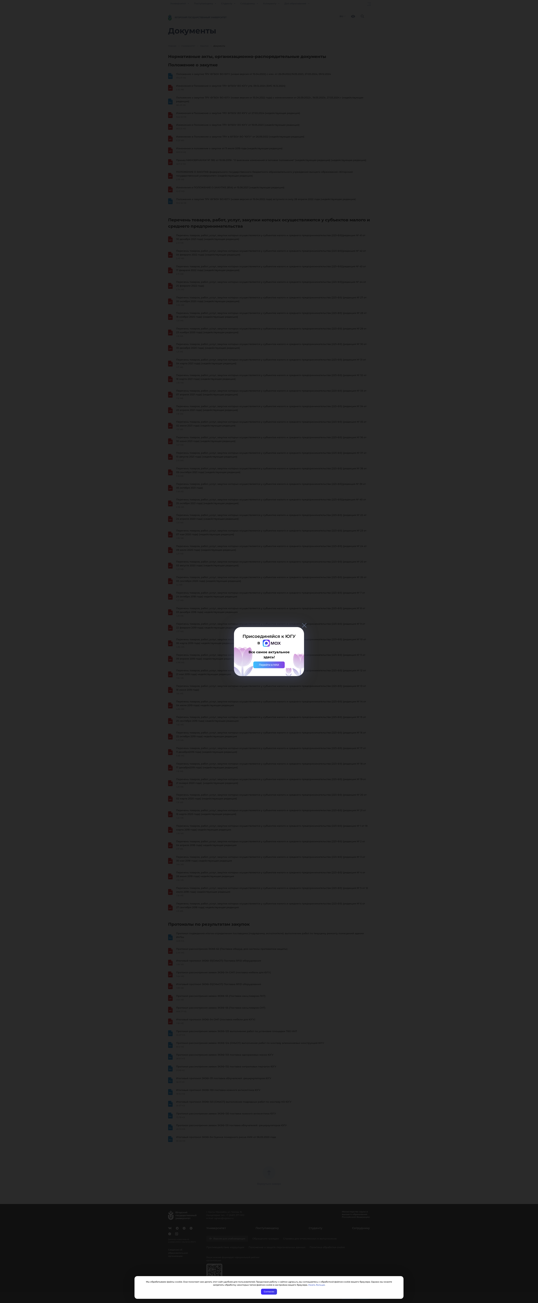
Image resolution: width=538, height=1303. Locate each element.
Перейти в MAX (269, 664)
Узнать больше (316, 1285)
